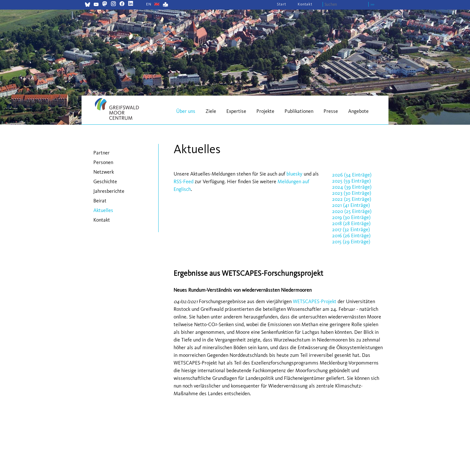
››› (372, 4)
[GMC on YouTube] (96, 5)
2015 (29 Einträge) (351, 242)
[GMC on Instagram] (113, 4)
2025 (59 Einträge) (351, 181)
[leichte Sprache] (165, 5)
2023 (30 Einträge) (351, 193)
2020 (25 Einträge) (352, 211)
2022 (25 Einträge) (351, 199)
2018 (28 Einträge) (351, 223)
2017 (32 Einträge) (351, 229)
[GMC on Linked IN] (130, 4)
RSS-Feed (183, 181)
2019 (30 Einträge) (351, 217)
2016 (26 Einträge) (351, 235)
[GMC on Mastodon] (104, 4)
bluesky (294, 174)
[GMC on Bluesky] (87, 5)
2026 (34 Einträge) (352, 175)
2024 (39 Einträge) (352, 187)
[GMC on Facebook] (122, 4)
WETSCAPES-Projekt (314, 301)
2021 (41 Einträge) (351, 205)
